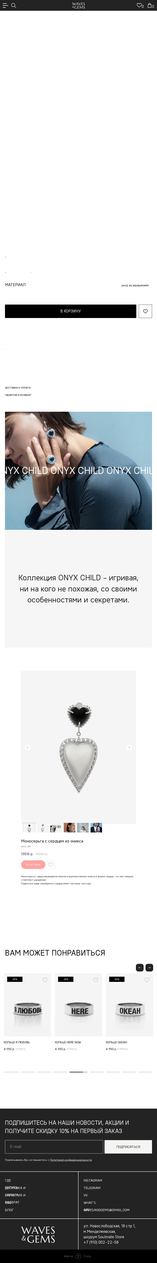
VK (85, 1195)
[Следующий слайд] (129, 747)
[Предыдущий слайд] (28, 747)
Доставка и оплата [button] (17, 387)
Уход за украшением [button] (135, 285)
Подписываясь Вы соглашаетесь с (48, 1160)
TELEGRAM (92, 1188)
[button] (149, 967)
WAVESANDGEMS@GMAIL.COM (106, 1210)
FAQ (8, 1202)
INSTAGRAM (92, 1180)
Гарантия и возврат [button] (18, 394)
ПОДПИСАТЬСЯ (128, 1147)
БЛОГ (9, 1210)
